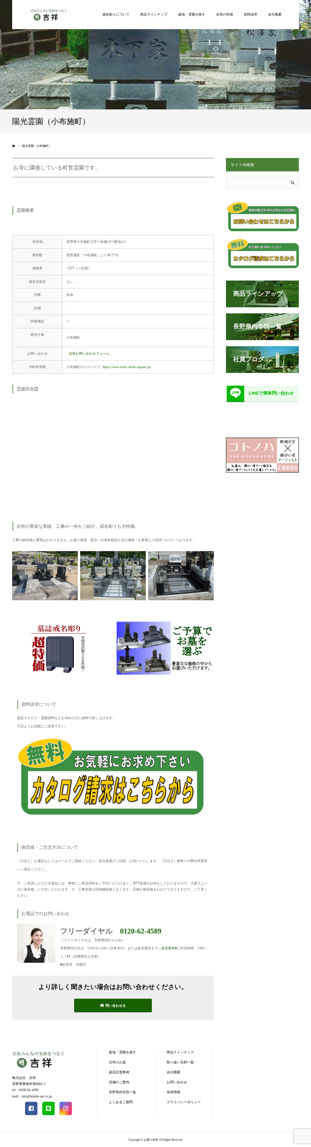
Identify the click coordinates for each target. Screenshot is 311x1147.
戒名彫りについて (116, 14)
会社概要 (275, 14)
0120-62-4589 (140, 931)
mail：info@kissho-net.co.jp (32, 1096)
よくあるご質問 (121, 1102)
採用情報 (173, 1092)
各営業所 (168, 948)
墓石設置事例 (119, 1072)
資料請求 (250, 14)
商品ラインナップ (153, 14)
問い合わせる (115, 1005)
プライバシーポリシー (184, 1102)
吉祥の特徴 (224, 14)
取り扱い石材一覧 (180, 1062)
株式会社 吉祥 (24, 1078)
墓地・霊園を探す (191, 14)
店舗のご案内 (119, 1082)
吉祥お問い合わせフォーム (89, 353)
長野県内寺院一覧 (122, 1092)
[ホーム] (14, 146)
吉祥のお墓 (117, 1062)
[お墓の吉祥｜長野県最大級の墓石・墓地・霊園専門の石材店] (48, 14)
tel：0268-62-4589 (25, 1090)
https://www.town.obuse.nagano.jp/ (127, 367)
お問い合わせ (177, 1082)
